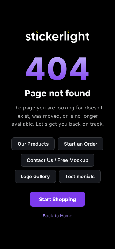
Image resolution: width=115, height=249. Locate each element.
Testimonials (80, 176)
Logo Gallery (35, 176)
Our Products (33, 144)
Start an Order (80, 144)
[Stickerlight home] (57, 36)
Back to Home (57, 215)
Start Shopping (57, 199)
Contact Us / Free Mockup (57, 160)
